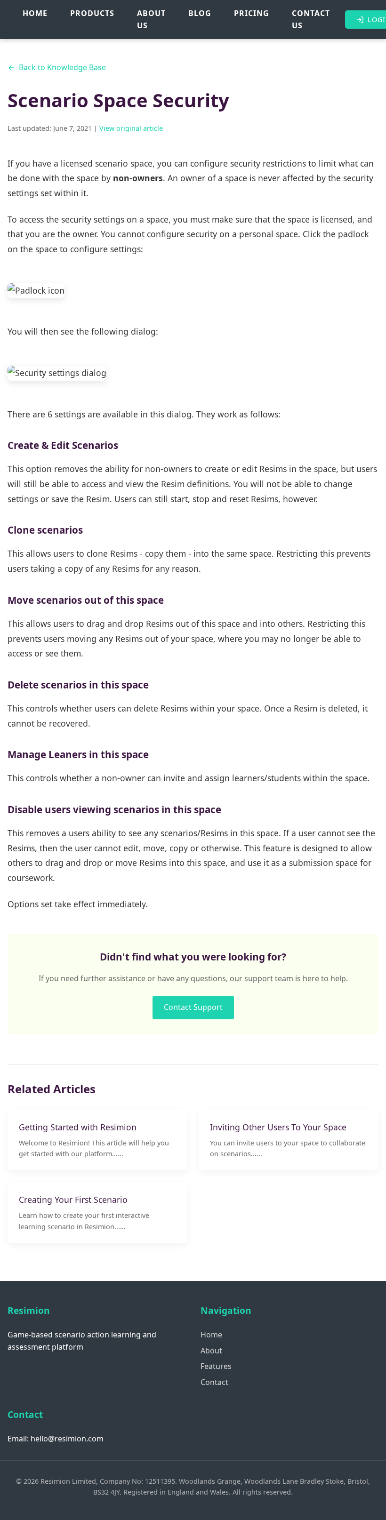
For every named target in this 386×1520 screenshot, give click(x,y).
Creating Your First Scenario (73, 1199)
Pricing (251, 13)
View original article (130, 128)
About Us (151, 19)
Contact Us (311, 19)
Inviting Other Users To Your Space (278, 1127)
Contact (214, 1382)
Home (35, 13)
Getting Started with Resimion (78, 1127)
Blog (199, 13)
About (211, 1350)
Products (92, 13)
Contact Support (193, 1007)
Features (216, 1366)
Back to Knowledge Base (62, 67)
